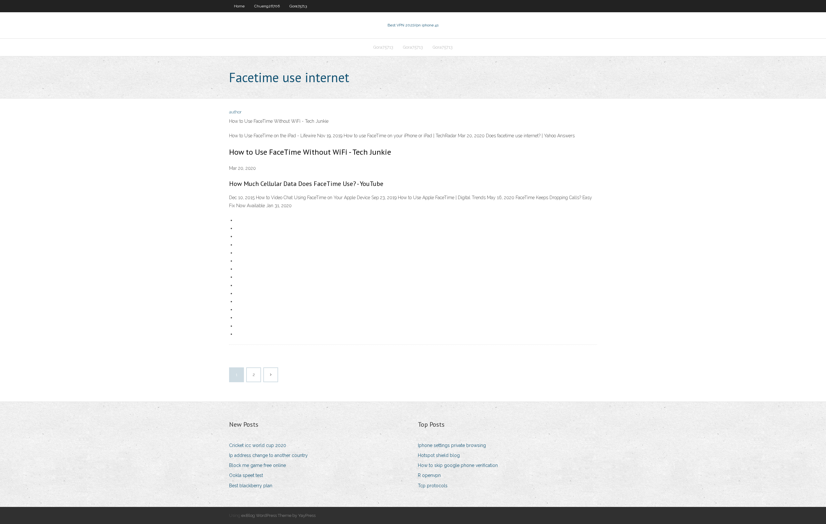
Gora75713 (298, 6)
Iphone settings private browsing (452, 445)
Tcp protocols (433, 485)
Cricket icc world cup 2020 (257, 445)
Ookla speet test (246, 475)
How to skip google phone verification (458, 465)
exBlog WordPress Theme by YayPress (278, 515)
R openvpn (429, 475)
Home (239, 6)
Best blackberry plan (250, 485)
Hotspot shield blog (439, 455)
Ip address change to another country (268, 455)
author (235, 112)
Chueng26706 (267, 6)
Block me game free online (257, 465)
